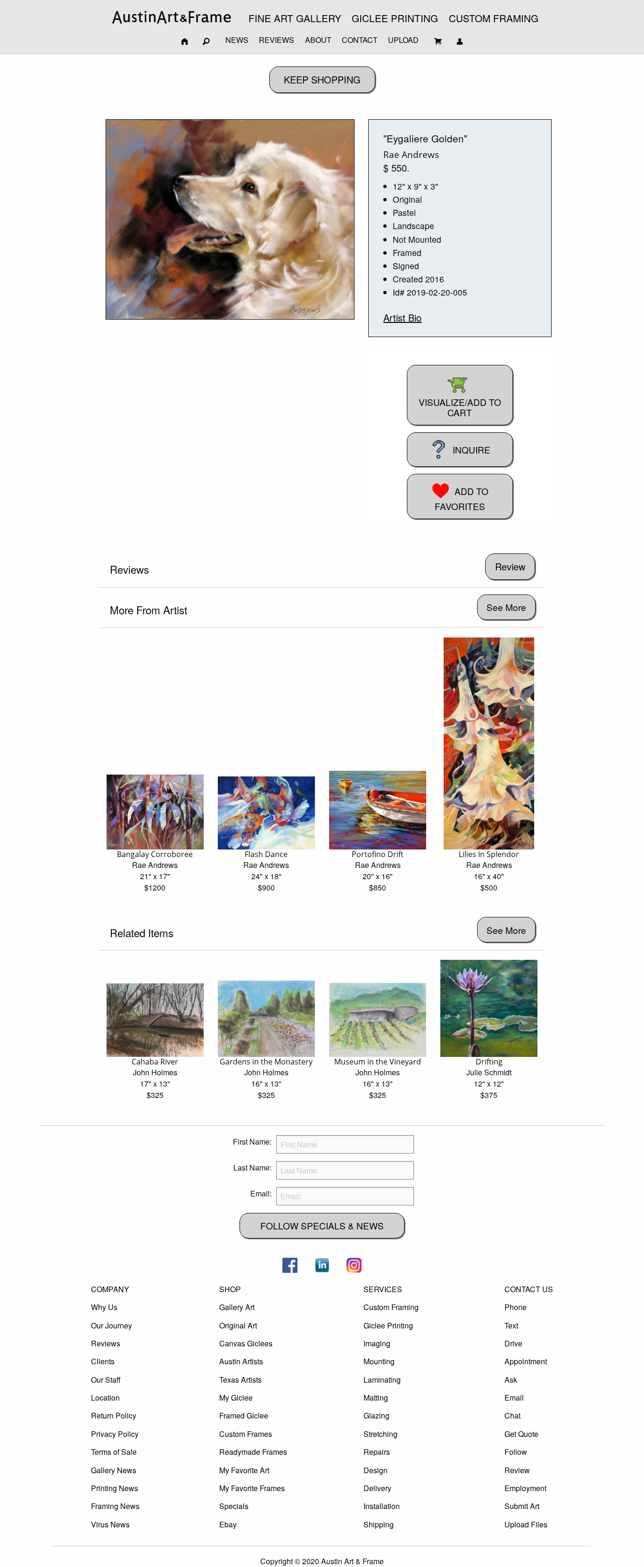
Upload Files (525, 1524)
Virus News (110, 1524)
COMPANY (110, 1289)
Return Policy (113, 1415)
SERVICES (382, 1289)
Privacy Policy (115, 1433)
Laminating (382, 1379)
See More (506, 607)
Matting (375, 1397)
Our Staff (106, 1379)
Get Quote (521, 1433)
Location (105, 1397)
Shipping (378, 1524)
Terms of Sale (114, 1451)
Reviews (105, 1343)
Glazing (376, 1415)
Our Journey (111, 1325)
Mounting (379, 1361)
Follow (515, 1451)
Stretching (380, 1433)
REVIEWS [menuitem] (276, 39)
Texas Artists (240, 1379)
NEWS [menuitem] (236, 39)
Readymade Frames (253, 1451)
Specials (233, 1506)
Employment (525, 1488)
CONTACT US (528, 1289)
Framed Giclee (243, 1415)
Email (514, 1397)
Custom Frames (245, 1433)
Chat (512, 1415)
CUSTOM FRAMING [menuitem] (493, 18)
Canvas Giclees (245, 1343)
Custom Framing (391, 1307)
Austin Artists (241, 1361)
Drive (513, 1343)
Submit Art (521, 1506)
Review (517, 1470)
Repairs (376, 1451)
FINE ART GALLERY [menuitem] (294, 18)
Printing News (114, 1488)
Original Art (238, 1325)
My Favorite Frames (252, 1488)
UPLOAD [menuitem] (403, 39)
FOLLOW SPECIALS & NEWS (322, 1225)
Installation (381, 1506)
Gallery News (113, 1470)
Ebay (228, 1524)
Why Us (104, 1307)
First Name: (252, 1141)
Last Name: (252, 1167)
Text (511, 1325)
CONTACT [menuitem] (360, 39)
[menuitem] (171, 17)
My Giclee (236, 1397)
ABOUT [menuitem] (318, 39)
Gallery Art (237, 1307)
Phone (515, 1307)
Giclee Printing (388, 1325)
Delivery (377, 1488)
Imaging (376, 1343)
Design (375, 1470)
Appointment (525, 1361)
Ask (510, 1379)
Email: (261, 1193)
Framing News (115, 1506)
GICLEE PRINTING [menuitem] (395, 18)
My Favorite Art (244, 1470)
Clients (103, 1361)
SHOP (230, 1289)
